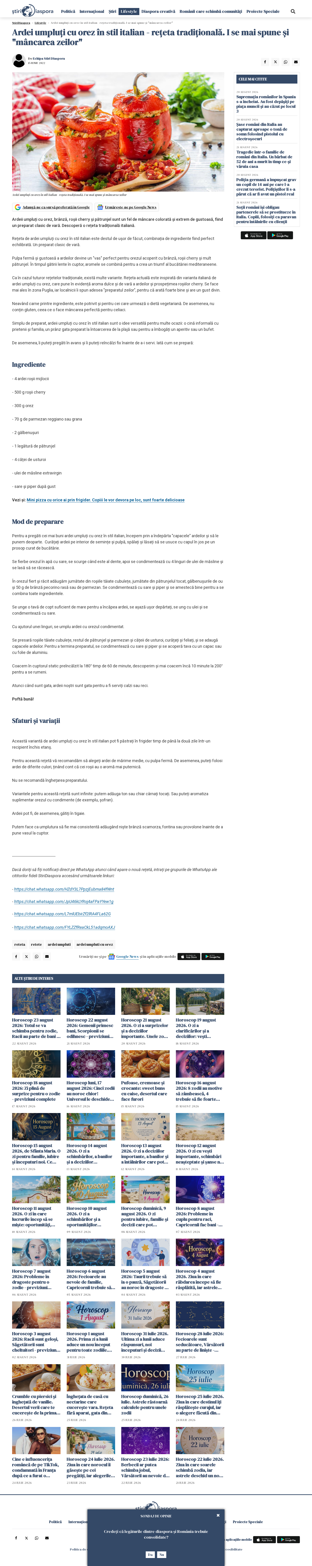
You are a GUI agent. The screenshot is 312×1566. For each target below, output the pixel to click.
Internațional (92, 11)
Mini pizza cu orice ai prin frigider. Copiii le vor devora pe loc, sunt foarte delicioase (106, 499)
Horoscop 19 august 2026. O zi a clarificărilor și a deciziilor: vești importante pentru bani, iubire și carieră (197, 1028)
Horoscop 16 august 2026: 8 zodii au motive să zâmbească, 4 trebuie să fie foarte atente (199, 1091)
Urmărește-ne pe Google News (130, 207)
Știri (112, 11)
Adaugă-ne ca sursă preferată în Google (56, 207)
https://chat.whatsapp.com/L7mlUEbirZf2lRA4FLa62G (62, 913)
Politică (68, 11)
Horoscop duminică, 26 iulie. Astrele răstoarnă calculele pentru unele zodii (145, 1405)
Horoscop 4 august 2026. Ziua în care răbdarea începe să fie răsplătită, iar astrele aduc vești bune (198, 1279)
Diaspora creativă (158, 11)
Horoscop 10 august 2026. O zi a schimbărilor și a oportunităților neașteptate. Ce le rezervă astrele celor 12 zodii (91, 1216)
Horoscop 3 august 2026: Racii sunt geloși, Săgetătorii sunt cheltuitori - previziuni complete (35, 1342)
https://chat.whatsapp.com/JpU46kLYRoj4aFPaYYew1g (64, 901)
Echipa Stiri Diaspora (49, 58)
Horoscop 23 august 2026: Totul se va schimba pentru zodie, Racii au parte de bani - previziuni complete (35, 1028)
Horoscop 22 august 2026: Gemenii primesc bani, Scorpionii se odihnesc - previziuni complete (90, 1028)
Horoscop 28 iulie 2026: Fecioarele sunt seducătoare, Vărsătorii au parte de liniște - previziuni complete (200, 1342)
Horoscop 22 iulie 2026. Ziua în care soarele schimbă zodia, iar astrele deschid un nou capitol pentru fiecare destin (200, 1467)
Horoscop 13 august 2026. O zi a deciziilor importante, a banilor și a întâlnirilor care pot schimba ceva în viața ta (145, 1154)
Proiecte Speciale (263, 11)
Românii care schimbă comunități (211, 11)
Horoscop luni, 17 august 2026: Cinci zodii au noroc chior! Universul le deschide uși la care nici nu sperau (91, 1091)
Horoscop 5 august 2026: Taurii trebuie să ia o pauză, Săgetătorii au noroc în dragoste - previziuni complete (144, 1279)
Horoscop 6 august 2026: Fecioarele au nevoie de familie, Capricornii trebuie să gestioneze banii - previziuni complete (89, 1279)
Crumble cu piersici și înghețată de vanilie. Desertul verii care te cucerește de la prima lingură (34, 1405)
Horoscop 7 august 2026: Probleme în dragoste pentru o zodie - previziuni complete (31, 1279)
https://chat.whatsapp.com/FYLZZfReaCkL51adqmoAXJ (64, 927)
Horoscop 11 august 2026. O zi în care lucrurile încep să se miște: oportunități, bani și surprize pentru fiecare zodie (35, 1216)
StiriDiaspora (21, 23)
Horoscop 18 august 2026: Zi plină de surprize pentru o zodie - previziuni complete (36, 1091)
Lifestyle (129, 11)
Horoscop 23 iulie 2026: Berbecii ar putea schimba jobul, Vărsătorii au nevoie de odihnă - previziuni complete (145, 1467)
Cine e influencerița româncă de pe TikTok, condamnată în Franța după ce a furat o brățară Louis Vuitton (35, 1467)
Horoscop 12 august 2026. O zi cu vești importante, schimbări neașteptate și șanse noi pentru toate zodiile (200, 1154)
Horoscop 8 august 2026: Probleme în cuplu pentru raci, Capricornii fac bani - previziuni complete (197, 1216)
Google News (127, 956)
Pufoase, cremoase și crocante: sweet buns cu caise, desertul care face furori (144, 1091)
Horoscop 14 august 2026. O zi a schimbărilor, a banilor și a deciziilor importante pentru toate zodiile (89, 1154)
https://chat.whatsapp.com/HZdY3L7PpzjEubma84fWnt (64, 889)
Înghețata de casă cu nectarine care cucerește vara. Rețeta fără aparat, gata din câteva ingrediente (90, 1405)
